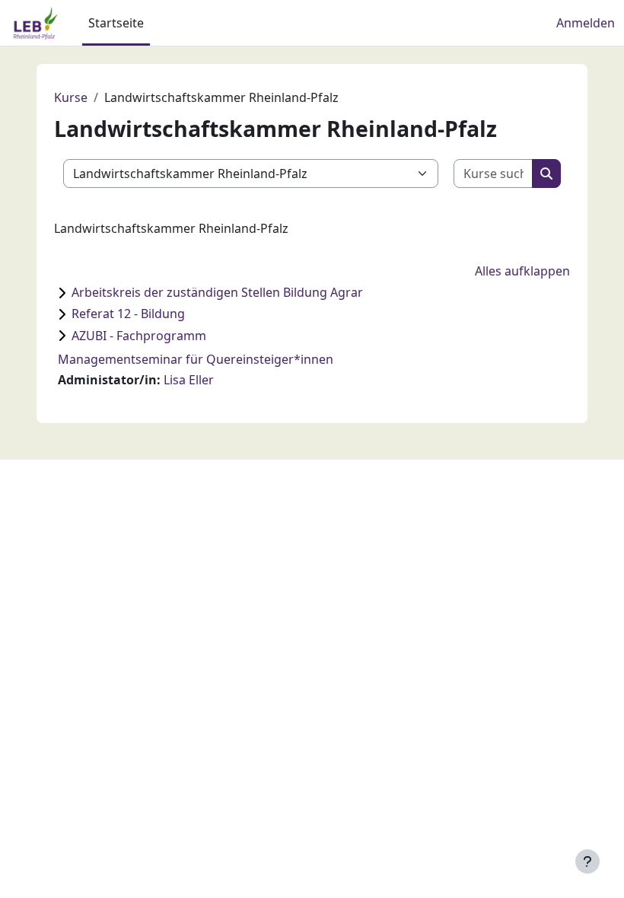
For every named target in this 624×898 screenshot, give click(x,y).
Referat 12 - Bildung (128, 313)
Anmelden (585, 22)
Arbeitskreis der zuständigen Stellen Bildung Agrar (217, 292)
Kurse (71, 97)
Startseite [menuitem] (116, 22)
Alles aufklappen (522, 271)
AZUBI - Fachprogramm (139, 335)
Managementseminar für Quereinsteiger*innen (195, 359)
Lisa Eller (189, 379)
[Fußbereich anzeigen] (587, 861)
